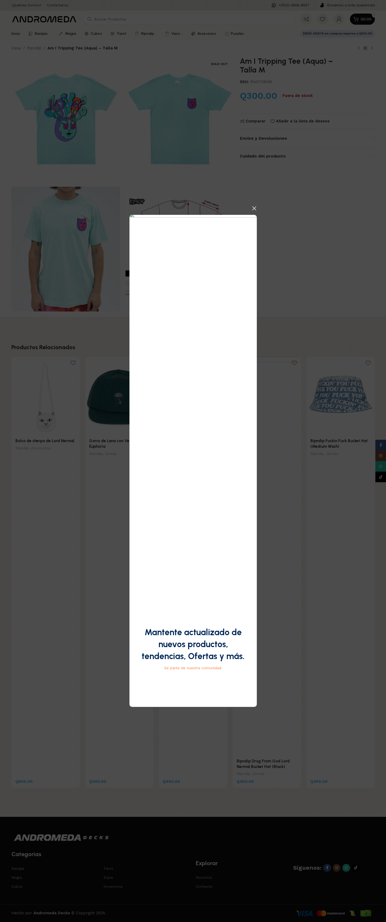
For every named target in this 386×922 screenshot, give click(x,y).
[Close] (254, 208)
